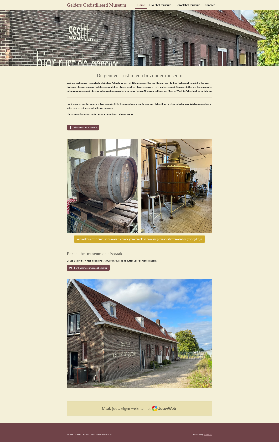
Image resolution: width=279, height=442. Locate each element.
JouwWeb (208, 434)
